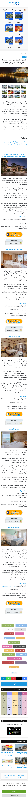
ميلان (19, 47)
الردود (14, 684)
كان (9, 711)
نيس (9, 714)
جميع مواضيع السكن (7, 646)
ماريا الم (20, 714)
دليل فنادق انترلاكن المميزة (8, 625)
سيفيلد (20, 711)
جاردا (25, 707)
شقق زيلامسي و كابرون (20, 662)
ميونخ (15, 695)
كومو (25, 705)
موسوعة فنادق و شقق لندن (8, 654)
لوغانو (4, 714)
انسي (9, 700)
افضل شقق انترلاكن (14, 667)
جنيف (4, 707)
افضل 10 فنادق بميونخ (9, 638)
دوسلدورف (15, 702)
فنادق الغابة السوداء (9, 633)
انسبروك (20, 707)
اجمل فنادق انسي (19, 633)
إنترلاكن (9, 47)
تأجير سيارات (6, 777)
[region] (14, 789)
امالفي (24, 714)
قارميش (14, 707)
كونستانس (15, 714)
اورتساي (24, 711)
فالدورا (24, 709)
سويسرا (3, 693)
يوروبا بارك (15, 705)
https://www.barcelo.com (9, 586)
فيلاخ (20, 709)
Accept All (14, 791)
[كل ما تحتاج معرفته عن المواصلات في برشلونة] (21, 760)
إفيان (9, 702)
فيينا (20, 700)
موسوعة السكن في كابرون (19, 646)
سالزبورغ (20, 702)
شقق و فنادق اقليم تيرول (14, 642)
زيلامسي (9, 22)
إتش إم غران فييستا (14, 429)
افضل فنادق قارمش (20, 650)
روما (24, 695)
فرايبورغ (15, 700)
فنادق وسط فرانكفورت (8, 629)
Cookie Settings (14, 795)
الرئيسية (23, 53)
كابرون (20, 698)
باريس (9, 34)
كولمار (9, 709)
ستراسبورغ (9, 698)
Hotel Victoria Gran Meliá (14, 249)
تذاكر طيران (13, 775)
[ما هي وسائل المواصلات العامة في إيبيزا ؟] (21, 747)
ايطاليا (24, 693)
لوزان (4, 702)
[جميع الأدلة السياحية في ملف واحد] (7, 760)
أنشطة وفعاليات (16, 777)
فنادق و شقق (21, 775)
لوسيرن (3, 700)
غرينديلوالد (4, 711)
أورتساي (18, 22)
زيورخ (4, 698)
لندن (19, 34)
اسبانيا (19, 53)
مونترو (4, 705)
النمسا (20, 693)
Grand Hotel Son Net (14, 336)
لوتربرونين (4, 709)
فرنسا (9, 693)
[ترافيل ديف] (14, 3)
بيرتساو (20, 705)
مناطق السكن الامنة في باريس (14, 658)
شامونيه (9, 705)
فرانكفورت (15, 698)
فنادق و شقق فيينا (20, 638)
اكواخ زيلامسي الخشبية (21, 625)
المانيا (15, 693)
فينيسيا (24, 702)
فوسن (15, 711)
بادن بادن (15, 709)
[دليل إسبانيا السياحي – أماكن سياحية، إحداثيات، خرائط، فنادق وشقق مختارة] (7, 747)
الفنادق (13, 672)
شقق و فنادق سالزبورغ (20, 629)
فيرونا (24, 700)
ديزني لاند (9, 707)
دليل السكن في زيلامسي (8, 662)
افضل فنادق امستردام (21, 654)
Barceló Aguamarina (14, 527)
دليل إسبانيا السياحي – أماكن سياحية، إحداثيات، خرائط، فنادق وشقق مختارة (7, 754)
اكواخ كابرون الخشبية (9, 650)
